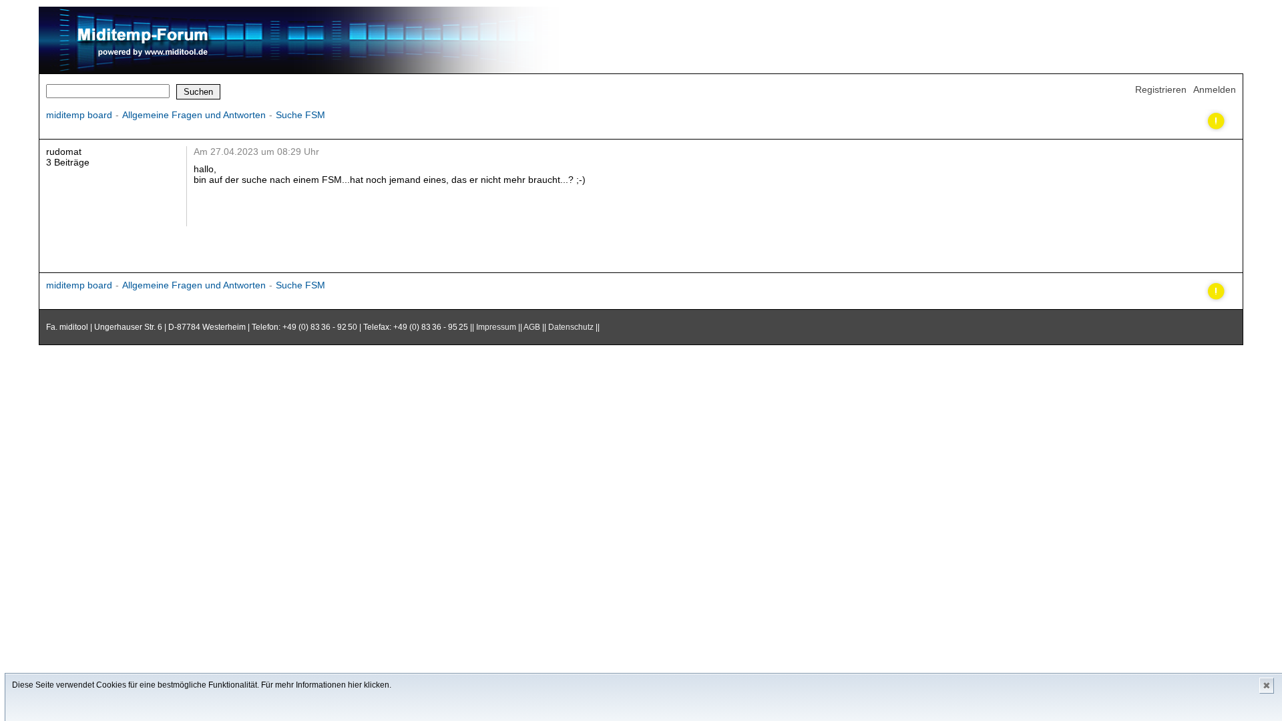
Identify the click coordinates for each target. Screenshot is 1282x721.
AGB (531, 327)
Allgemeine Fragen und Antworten (194, 114)
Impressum (496, 327)
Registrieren (1161, 89)
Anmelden (1214, 89)
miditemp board (79, 114)
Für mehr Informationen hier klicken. (326, 685)
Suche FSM (300, 114)
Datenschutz (571, 327)
